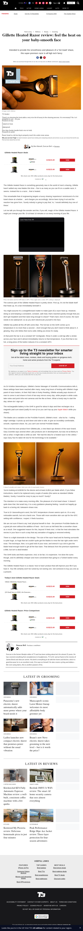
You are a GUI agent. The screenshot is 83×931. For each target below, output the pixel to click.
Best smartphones (41, 875)
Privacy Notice (66, 371)
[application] (41, 234)
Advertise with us (51, 905)
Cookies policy (36, 905)
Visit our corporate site (64, 924)
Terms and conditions (67, 902)
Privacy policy (22, 905)
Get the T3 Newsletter (32, 14)
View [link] (67, 160)
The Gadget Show (70, 14)
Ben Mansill (38, 146)
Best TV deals (60, 875)
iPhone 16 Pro (23, 868)
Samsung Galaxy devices (23, 872)
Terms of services (32, 371)
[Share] (37, 57)
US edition (38, 928)
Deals (16, 14)
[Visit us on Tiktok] (50, 3)
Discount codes (59, 879)
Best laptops (41, 868)
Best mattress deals (60, 871)
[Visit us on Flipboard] (47, 3)
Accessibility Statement (16, 902)
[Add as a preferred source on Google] (41, 916)
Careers (63, 905)
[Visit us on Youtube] (40, 3)
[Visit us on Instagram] (43, 3)
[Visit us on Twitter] (33, 3)
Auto (57, 8)
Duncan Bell (47, 146)
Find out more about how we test (11, 140)
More (64, 8)
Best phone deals (59, 868)
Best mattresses (41, 879)
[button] (41, 160)
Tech (21, 8)
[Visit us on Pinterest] (36, 3)
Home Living (39, 8)
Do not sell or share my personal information (41, 909)
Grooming (55, 32)
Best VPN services (23, 882)
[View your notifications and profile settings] (64, 3)
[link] (14, 160)
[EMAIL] (18, 648)
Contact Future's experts (37, 902)
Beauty (46, 32)
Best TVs (41, 871)
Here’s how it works (64, 61)
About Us (53, 902)
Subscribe (70, 3)
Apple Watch (63, 410)
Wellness (38, 32)
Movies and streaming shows (23, 877)
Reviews (57, 146)
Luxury (49, 8)
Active (29, 8)
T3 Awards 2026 (51, 14)
